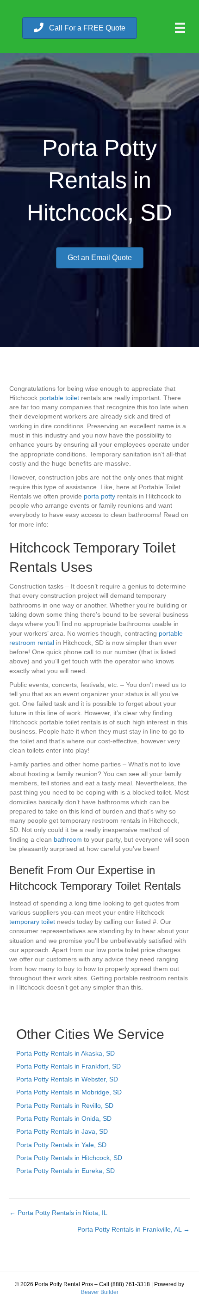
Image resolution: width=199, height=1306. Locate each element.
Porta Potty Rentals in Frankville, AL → (133, 1229)
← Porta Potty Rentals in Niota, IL (58, 1212)
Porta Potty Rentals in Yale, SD (61, 1144)
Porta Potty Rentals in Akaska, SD (65, 1053)
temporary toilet (32, 921)
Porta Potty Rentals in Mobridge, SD (69, 1092)
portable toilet (59, 397)
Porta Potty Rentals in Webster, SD (67, 1079)
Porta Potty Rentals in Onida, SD (64, 1118)
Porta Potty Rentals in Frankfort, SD (68, 1066)
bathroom (68, 839)
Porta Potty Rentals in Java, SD (62, 1131)
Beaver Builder (99, 1292)
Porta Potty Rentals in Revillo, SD (64, 1105)
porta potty (99, 496)
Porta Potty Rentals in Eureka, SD (65, 1170)
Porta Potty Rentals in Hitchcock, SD (69, 1157)
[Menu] (180, 27)
